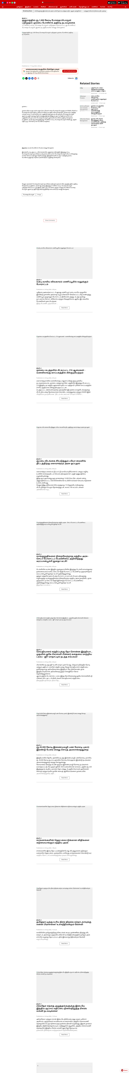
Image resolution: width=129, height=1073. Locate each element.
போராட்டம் (57, 297)
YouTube (102, 7)
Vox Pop (110, 7)
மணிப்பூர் (66, 292)
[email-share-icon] (35, 79)
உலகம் (36, 7)
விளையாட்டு (52, 7)
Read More (64, 308)
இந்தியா (28, 7)
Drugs (39, 194)
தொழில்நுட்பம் (84, 7)
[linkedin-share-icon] (32, 79)
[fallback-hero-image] (85, 90)
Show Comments (50, 220)
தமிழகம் (20, 7)
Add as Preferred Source (69, 71)
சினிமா (43, 7)
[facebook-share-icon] (29, 79)
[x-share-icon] (26, 79)
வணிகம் (95, 7)
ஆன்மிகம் (63, 7)
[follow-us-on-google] (76, 78)
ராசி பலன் (72, 7)
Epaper (126, 1070)
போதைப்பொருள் (28, 194)
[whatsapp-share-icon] (23, 79)
